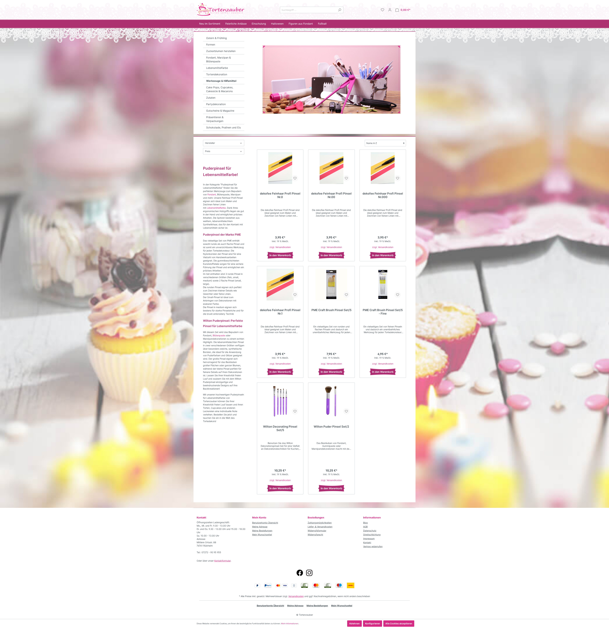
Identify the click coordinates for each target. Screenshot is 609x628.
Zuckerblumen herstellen (221, 51)
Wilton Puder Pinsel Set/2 (331, 426)
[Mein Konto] (389, 10)
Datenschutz (369, 530)
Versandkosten (296, 596)
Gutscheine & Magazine (220, 110)
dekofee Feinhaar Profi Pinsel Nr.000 (383, 195)
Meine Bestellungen (262, 530)
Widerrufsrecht (315, 534)
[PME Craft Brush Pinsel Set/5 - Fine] (382, 284)
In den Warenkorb (280, 255)
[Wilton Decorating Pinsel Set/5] (280, 401)
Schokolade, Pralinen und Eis (223, 127)
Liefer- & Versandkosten (320, 526)
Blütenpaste (219, 335)
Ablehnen (354, 623)
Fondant (211, 194)
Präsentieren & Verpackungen (214, 119)
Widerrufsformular (317, 530)
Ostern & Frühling (216, 38)
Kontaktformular (222, 560)
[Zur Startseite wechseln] (220, 9)
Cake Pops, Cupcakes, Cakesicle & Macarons (219, 89)
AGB (365, 526)
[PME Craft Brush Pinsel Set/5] (331, 284)
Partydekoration (216, 104)
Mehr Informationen (289, 623)
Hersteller (210, 143)
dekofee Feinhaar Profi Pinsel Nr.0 (280, 195)
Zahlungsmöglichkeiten (320, 522)
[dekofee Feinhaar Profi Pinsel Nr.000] (382, 168)
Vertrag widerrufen (373, 546)
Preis (207, 151)
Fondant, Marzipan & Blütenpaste (218, 59)
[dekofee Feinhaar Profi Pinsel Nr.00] (331, 168)
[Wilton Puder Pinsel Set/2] (331, 401)
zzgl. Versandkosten (280, 247)
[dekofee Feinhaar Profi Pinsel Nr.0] (280, 168)
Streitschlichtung (372, 534)
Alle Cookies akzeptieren (398, 623)
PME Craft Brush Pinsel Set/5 (331, 310)
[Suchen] (339, 10)
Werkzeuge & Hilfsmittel (221, 80)
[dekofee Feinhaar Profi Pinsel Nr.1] (280, 284)
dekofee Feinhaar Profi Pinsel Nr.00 (331, 195)
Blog (365, 522)
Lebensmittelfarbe (217, 67)
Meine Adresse (259, 526)
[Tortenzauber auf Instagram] (309, 573)
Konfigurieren (372, 623)
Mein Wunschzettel (262, 534)
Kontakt (367, 542)
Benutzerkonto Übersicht (265, 522)
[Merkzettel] (382, 10)
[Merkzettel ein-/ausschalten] (295, 178)
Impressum (369, 538)
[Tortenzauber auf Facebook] (299, 573)
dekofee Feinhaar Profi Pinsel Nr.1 (280, 311)
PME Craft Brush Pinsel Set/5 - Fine (383, 311)
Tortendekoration (216, 74)
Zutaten (210, 97)
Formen (210, 44)
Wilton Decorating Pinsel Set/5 (280, 428)
